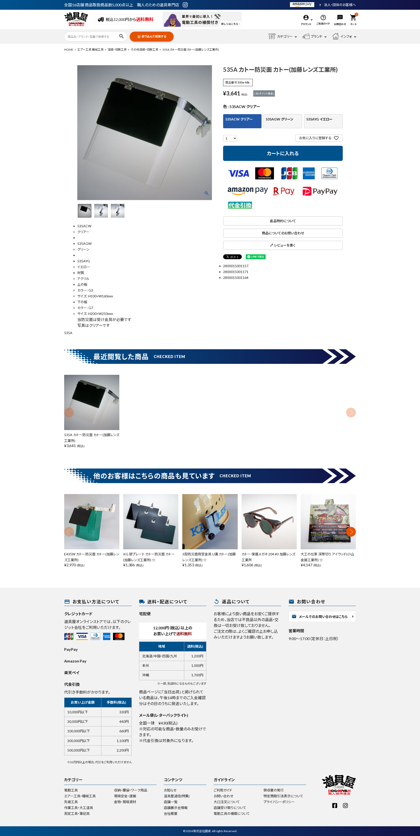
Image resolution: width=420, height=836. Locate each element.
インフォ (346, 36)
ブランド (316, 36)
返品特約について (283, 221)
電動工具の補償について (232, 813)
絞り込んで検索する (151, 37)
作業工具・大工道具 (78, 808)
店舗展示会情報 (176, 808)
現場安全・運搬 (125, 796)
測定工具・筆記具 (77, 813)
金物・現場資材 (125, 802)
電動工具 (71, 790)
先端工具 (71, 802)
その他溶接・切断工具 (144, 49)
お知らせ (170, 790)
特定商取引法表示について (283, 796)
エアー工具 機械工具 (90, 49)
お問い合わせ (223, 796)
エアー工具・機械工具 (80, 796)
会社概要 (170, 813)
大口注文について (227, 802)
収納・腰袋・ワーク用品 (130, 790)
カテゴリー (285, 36)
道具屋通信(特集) (177, 796)
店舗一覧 (170, 802)
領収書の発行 (273, 790)
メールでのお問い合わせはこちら (320, 616)
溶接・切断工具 (117, 49)
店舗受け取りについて (230, 808)
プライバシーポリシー (279, 802)
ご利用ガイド (223, 790)
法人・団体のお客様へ (340, 5)
